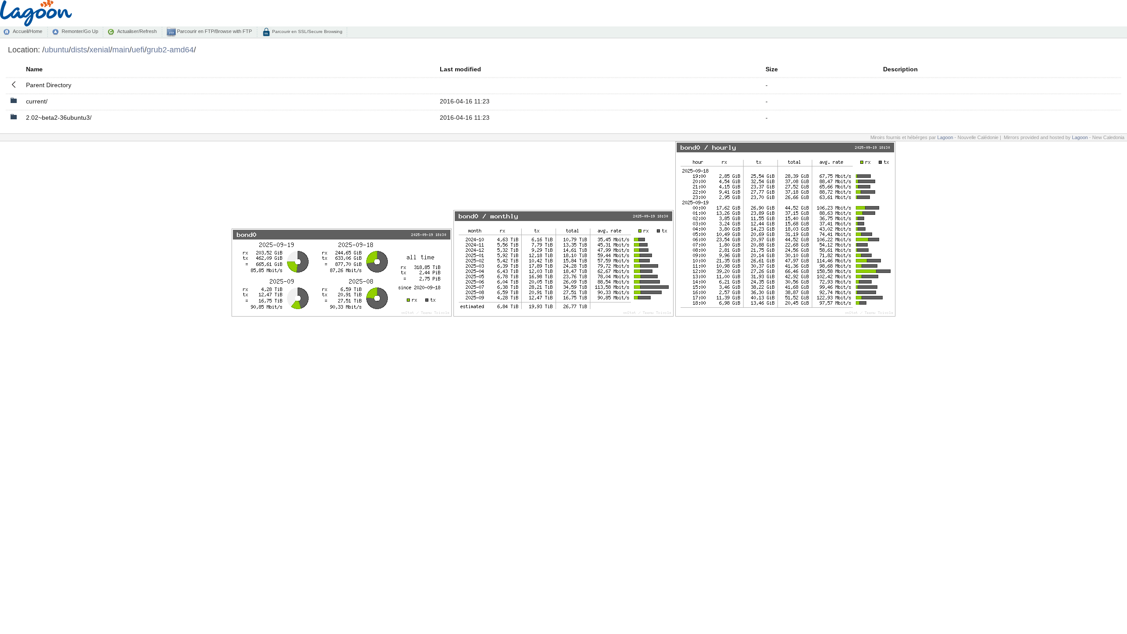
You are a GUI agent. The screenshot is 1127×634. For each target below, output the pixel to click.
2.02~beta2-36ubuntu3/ (59, 117)
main (120, 49)
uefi (138, 49)
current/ (37, 101)
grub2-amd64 (170, 49)
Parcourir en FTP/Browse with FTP (214, 31)
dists (79, 49)
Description (900, 69)
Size (772, 69)
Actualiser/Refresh (137, 31)
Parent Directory (48, 84)
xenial (99, 49)
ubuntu (56, 49)
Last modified (460, 69)
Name (34, 69)
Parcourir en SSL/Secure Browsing (307, 31)
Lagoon (945, 137)
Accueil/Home (27, 31)
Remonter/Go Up (80, 31)
